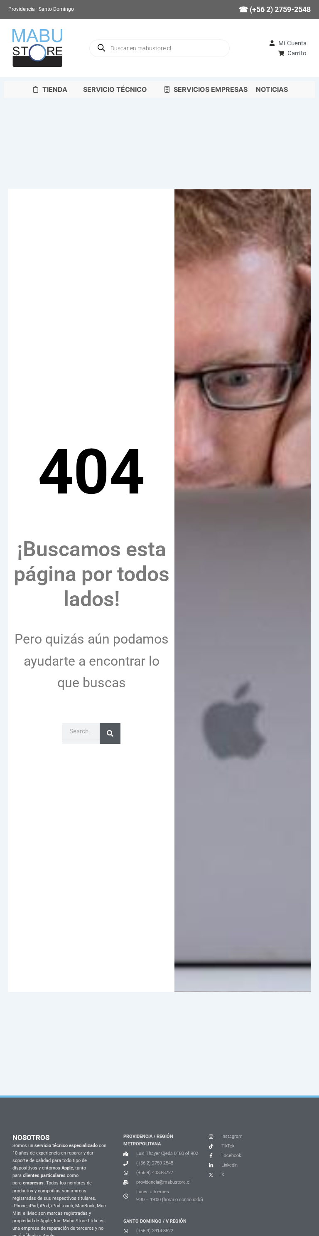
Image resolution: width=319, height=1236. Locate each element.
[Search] (110, 733)
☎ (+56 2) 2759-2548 (275, 9)
